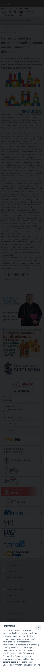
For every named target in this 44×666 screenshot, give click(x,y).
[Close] (38, 627)
